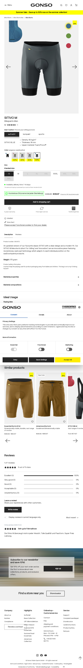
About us (7, 615)
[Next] (74, 67)
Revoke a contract (15, 627)
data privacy (37, 663)
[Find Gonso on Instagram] (37, 655)
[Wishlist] (66, 5)
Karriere (7, 618)
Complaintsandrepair (71, 618)
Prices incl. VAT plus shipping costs (69, 194)
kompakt (26, 134)
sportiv (41, 134)
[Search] (61, 5)
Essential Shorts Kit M (12, 426)
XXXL (55, 174)
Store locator (55, 593)
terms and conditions (16, 663)
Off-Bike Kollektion (31, 621)
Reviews (18, 234)
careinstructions (69, 625)
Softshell (27, 615)
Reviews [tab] (9, 455)
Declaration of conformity (26, 667)
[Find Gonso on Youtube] (45, 655)
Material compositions (12, 285)
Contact (47, 618)
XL (39, 174)
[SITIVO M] (41, 67)
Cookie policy (58, 663)
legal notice (28, 663)
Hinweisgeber (68, 663)
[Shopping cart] (76, 5)
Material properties (11, 277)
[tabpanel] (41, 142)
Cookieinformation (47, 663)
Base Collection (29, 618)
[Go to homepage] (41, 5)
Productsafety (68, 628)
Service (66, 610)
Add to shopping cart (41, 202)
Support (66, 615)
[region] (41, 67)
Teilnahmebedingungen (43, 667)
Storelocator (68, 621)
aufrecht (11, 134)
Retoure (66, 631)
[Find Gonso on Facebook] (41, 655)
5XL (75, 174)
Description (8, 234)
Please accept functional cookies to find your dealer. (25, 225)
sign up (58, 568)
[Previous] (8, 67)
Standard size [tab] (9, 168)
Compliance (8, 621)
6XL (10, 179)
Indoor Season (29, 625)
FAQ (45, 621)
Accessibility (55, 667)
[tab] (11, 135)
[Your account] (71, 5)
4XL (66, 174)
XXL (47, 174)
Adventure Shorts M (43, 426)
